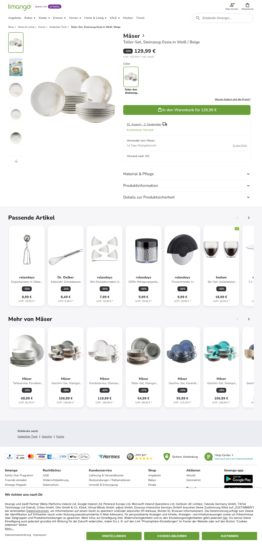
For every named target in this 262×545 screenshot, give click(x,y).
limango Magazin (15, 485)
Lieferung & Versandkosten (106, 475)
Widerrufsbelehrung (56, 480)
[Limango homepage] (20, 6)
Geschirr (47, 436)
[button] (247, 6)
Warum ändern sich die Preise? (233, 99)
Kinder (152, 485)
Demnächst (193, 480)
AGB (46, 475)
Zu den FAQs (240, 145)
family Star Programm (19, 475)
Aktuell (190, 475)
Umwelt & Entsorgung (103, 485)
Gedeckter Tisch (28, 436)
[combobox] (222, 18)
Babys (152, 480)
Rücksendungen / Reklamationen (109, 480)
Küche (60, 436)
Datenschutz (51, 485)
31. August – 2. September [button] (144, 124)
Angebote (154, 475)
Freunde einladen (16, 480)
